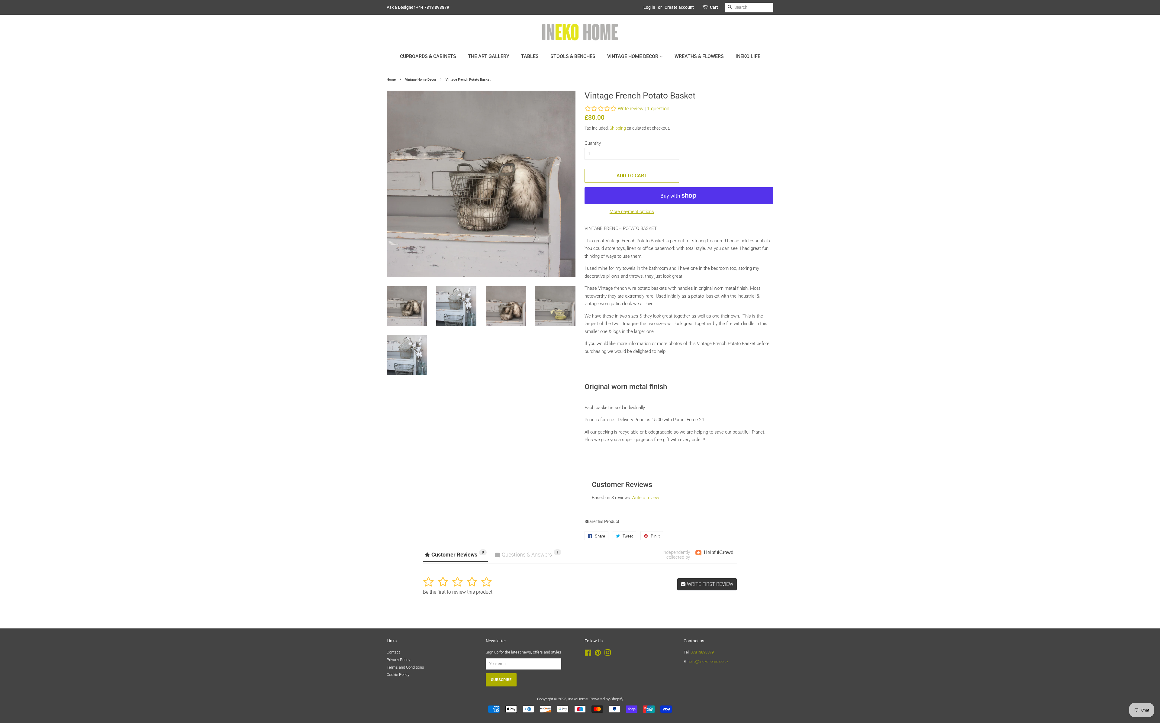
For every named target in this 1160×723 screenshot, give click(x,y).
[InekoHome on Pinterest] (597, 654)
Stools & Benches (572, 56)
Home (391, 80)
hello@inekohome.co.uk (708, 661)
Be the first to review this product (457, 592)
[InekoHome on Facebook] (588, 654)
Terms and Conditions (405, 667)
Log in (649, 7)
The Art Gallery (488, 56)
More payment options (632, 211)
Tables (530, 56)
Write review (630, 108)
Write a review (645, 497)
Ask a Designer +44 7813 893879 (418, 7)
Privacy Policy (398, 659)
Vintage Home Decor (633, 56)
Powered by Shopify (606, 699)
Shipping (618, 128)
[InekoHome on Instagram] (607, 654)
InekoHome (578, 699)
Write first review (709, 584)
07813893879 (702, 652)
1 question (658, 108)
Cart (714, 7)
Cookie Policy (398, 674)
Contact (393, 652)
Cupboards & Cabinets (428, 56)
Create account (679, 7)
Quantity (593, 143)
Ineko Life (748, 56)
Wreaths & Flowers (699, 56)
